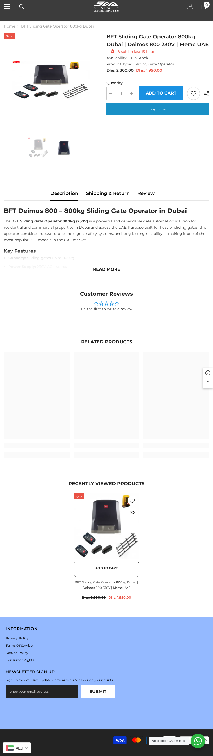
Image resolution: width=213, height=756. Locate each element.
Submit (98, 691)
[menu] (7, 6)
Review (146, 193)
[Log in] (190, 6)
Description (64, 193)
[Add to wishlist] (193, 93)
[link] (37, 445)
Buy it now (157, 109)
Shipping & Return (108, 193)
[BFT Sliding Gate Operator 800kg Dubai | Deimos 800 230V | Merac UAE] (106, 526)
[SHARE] (204, 93)
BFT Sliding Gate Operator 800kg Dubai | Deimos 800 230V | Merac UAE (106, 585)
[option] (51, 80)
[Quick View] (132, 512)
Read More (106, 269)
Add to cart (161, 93)
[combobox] (17, 748)
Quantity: (114, 82)
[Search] (22, 7)
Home (9, 26)
